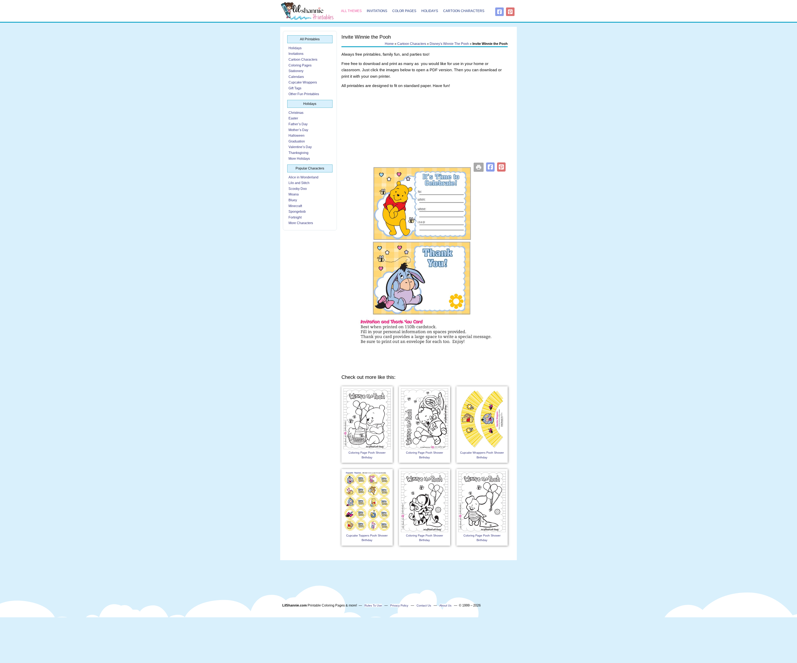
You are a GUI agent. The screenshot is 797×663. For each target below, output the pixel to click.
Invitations (377, 11)
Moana (293, 194)
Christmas (295, 112)
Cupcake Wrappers (302, 82)
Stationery (295, 71)
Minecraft (295, 206)
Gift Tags (294, 88)
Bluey (292, 200)
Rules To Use (373, 605)
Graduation (296, 141)
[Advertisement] (425, 125)
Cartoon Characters (463, 11)
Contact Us (424, 605)
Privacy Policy (399, 605)
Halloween (296, 135)
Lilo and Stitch (298, 183)
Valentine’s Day (300, 147)
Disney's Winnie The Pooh (449, 43)
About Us (445, 605)
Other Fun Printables (303, 94)
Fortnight (295, 217)
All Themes (351, 11)
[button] (490, 167)
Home (389, 43)
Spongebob (297, 211)
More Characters (300, 223)
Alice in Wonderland (303, 177)
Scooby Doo (297, 188)
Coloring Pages (300, 65)
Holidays (429, 11)
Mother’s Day (298, 130)
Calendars (296, 77)
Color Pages (404, 11)
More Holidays (299, 158)
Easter (293, 118)
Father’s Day (298, 124)
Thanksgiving (298, 153)
